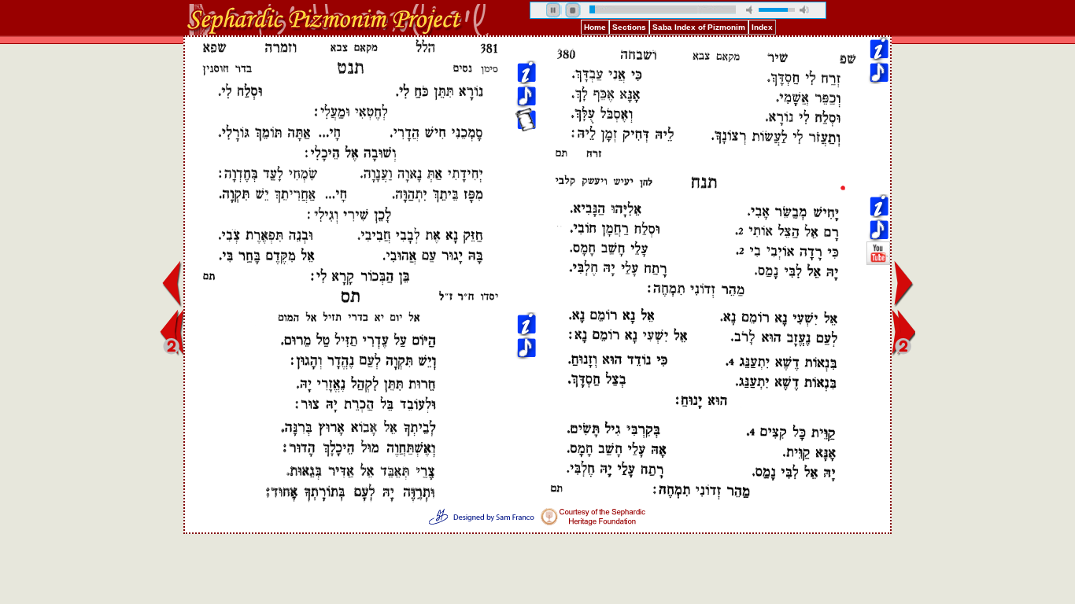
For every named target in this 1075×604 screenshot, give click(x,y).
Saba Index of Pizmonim (698, 27)
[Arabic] (878, 150)
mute (750, 10)
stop (573, 10)
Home (595, 27)
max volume (804, 10)
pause (554, 10)
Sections (629, 27)
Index (762, 27)
